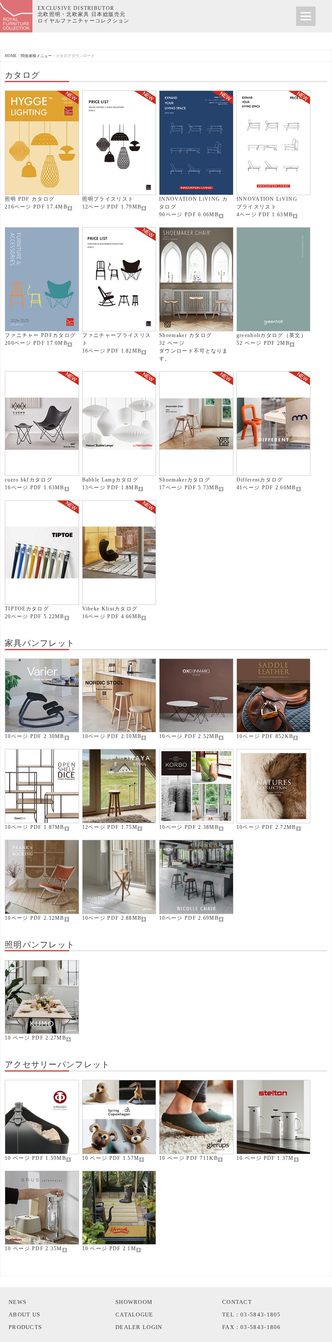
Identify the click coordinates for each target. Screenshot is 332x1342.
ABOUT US (24, 1314)
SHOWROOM (134, 1302)
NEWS (17, 1302)
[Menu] (306, 16)
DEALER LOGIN (139, 1327)
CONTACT (237, 1302)
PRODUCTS (25, 1327)
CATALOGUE (134, 1314)
